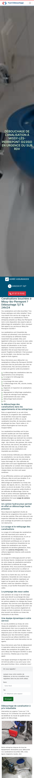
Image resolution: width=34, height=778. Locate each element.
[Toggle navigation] (30, 3)
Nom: (5, 682)
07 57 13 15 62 (17, 293)
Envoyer (8, 699)
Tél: (4, 690)
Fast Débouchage (16, 3)
